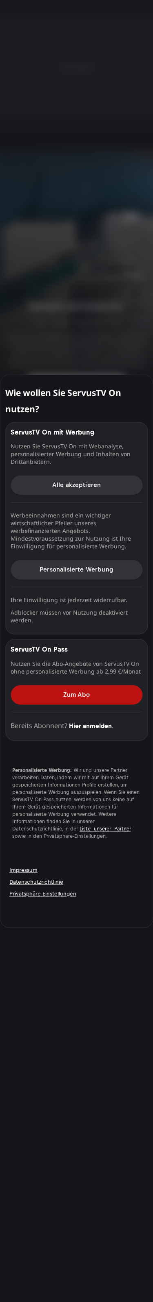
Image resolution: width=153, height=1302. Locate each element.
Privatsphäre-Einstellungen (42, 894)
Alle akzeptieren (76, 484)
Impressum (23, 870)
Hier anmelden (90, 725)
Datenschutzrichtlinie (36, 882)
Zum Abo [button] (76, 694)
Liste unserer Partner (105, 829)
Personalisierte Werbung (76, 569)
